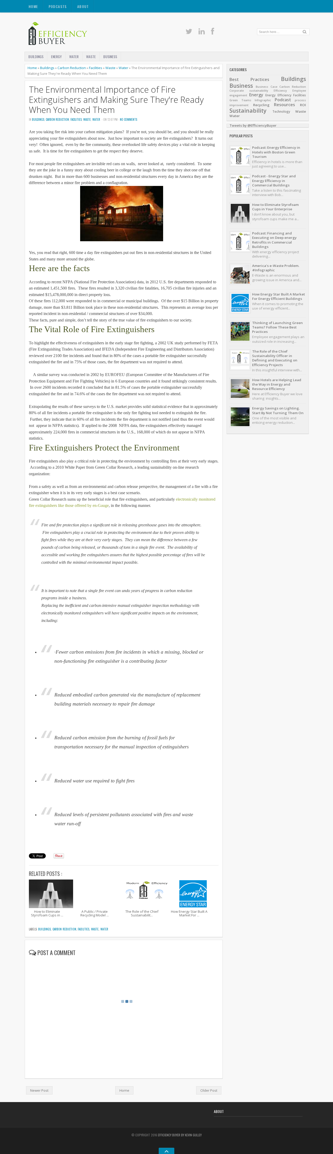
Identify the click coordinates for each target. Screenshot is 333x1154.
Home (33, 6)
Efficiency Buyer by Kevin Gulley (180, 1135)
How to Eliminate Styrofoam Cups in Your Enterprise (275, 206)
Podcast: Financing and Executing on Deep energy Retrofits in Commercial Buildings (274, 240)
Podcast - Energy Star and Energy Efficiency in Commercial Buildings (274, 180)
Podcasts (58, 6)
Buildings (35, 56)
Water (74, 56)
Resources (284, 105)
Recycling (261, 105)
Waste (91, 56)
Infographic (263, 100)
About (83, 6)
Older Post (208, 1090)
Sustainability (247, 110)
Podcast (283, 100)
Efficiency (280, 90)
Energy (56, 56)
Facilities (95, 67)
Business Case (266, 87)
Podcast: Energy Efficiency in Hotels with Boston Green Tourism (276, 152)
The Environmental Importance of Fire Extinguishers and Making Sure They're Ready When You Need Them (116, 99)
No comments (128, 119)
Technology (281, 111)
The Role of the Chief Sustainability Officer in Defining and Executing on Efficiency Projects (274, 358)
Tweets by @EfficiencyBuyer (253, 125)
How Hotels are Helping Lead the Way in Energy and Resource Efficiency (276, 384)
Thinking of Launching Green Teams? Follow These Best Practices (277, 327)
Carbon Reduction (71, 67)
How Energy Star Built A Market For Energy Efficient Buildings (278, 296)
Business (110, 56)
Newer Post (39, 1090)
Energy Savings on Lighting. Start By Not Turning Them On (278, 410)
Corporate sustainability (248, 90)
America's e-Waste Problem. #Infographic (275, 267)
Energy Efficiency (278, 95)
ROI (303, 105)
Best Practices (249, 79)
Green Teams (240, 100)
